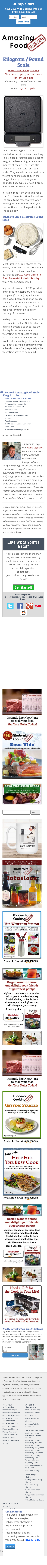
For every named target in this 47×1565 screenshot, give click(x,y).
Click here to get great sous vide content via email (23, 76)
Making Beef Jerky (9, 1432)
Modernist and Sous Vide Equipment (10, 1419)
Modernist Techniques (11, 1412)
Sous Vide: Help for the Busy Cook (34, 1466)
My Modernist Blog (32, 1410)
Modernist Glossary (10, 1429)
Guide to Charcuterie (10, 1440)
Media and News (32, 1418)
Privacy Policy (32, 1539)
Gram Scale (9, 426)
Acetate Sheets (11, 409)
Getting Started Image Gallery (34, 1481)
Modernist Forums (32, 1412)
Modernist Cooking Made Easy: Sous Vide (34, 1451)
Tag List (5, 1443)
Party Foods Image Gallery (32, 1491)
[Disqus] (23, 654)
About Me (29, 1421)
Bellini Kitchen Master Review (16, 415)
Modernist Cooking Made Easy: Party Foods (34, 1446)
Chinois (8, 418)
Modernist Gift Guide (10, 1426)
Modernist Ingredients (11, 1415)
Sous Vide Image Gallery (32, 1486)
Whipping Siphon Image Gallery (34, 1496)
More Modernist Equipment (23, 70)
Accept (10, 1546)
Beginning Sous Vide (33, 1463)
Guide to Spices (8, 1437)
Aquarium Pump (11, 412)
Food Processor (11, 421)
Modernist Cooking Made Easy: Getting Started (33, 1435)
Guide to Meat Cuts (10, 1434)
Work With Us (30, 1415)
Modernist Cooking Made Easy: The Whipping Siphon (32, 1457)
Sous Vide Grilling (32, 1470)
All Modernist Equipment (15, 429)
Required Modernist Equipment (17, 401)
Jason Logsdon (28, 88)
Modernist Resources (10, 1423)
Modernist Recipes (9, 1410)
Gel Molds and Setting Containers (18, 424)
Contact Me (29, 1427)
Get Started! (23, 587)
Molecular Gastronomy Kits (15, 404)
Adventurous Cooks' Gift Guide (17, 407)
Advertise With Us (32, 1424)
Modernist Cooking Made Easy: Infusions (33, 1441)
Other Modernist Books (34, 1500)
